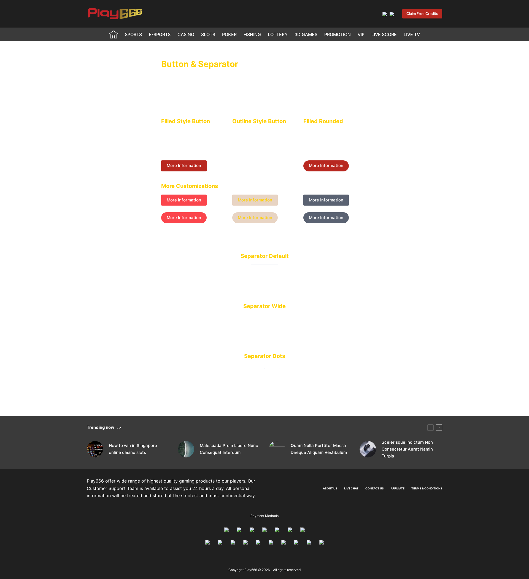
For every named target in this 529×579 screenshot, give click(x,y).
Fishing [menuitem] (252, 34)
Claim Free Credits (422, 13)
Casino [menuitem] (185, 34)
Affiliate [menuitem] (397, 488)
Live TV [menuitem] (412, 34)
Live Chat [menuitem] (351, 488)
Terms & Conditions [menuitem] (426, 488)
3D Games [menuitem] (306, 34)
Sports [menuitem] (133, 34)
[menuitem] (114, 34)
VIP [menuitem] (361, 34)
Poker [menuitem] (229, 34)
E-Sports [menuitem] (160, 34)
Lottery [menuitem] (278, 34)
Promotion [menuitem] (337, 34)
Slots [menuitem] (208, 34)
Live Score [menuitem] (384, 34)
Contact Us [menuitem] (374, 488)
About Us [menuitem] (330, 488)
